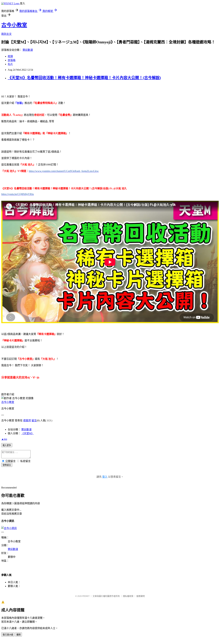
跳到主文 (6, 34)
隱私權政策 (128, 596)
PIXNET (86, 596)
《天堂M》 (27, 433)
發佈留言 (7, 465)
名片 (10, 64)
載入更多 (7, 445)
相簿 (10, 56)
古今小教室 (14, 25)
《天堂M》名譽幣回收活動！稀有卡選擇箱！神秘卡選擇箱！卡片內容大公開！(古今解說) (84, 78)
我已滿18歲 (8, 634)
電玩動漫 (28, 50)
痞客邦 (27, 420)
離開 (18, 634)
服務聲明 (140, 596)
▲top (4, 439)
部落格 (11, 60)
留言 (34, 420)
